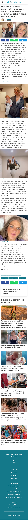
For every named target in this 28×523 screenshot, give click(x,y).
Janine (9, 19)
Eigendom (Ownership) (14, 494)
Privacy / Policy (14, 505)
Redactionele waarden (14, 492)
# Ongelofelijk (13, 278)
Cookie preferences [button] (14, 508)
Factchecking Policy (14, 486)
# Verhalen (22, 278)
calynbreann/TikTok (5, 118)
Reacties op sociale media (14, 497)
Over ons (14, 473)
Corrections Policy (14, 489)
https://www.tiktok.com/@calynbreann (11, 275)
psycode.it (14, 478)
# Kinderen (5, 278)
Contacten (14, 476)
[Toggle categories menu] (2, 2)
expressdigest (6, 81)
